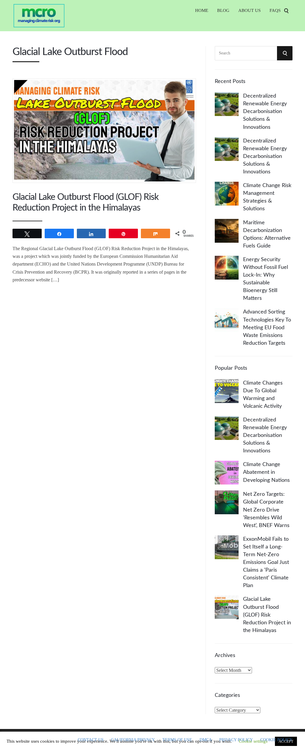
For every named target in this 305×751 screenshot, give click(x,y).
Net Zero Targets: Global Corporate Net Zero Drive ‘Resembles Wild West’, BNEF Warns (266, 510)
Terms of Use (177, 740)
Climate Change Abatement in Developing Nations (266, 472)
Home (201, 10)
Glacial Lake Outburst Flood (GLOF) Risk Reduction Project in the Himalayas (267, 615)
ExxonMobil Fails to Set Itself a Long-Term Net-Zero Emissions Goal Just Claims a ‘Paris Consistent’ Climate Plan (266, 563)
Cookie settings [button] (253, 741)
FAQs (275, 10)
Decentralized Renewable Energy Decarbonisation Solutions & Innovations (265, 111)
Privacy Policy (236, 740)
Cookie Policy (276, 740)
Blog (223, 10)
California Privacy (133, 740)
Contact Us (91, 740)
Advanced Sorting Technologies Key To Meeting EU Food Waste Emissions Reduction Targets (267, 327)
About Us (249, 10)
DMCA (206, 740)
